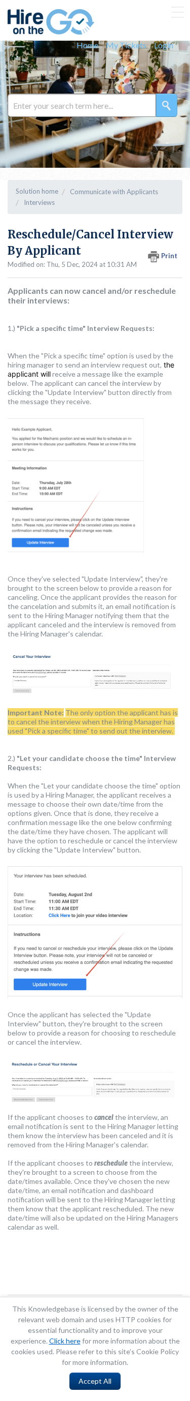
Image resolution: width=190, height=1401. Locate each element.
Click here (65, 1340)
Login (163, 45)
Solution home (37, 191)
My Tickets (126, 45)
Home (87, 45)
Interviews (39, 202)
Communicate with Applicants (114, 192)
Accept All (95, 1381)
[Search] (166, 105)
